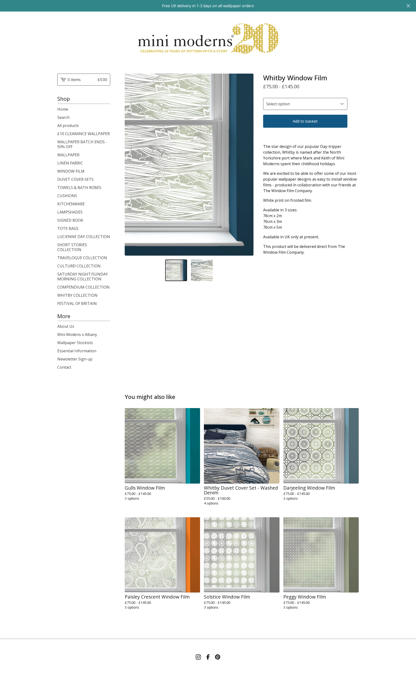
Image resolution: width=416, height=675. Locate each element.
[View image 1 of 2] (176, 270)
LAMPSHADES (70, 212)
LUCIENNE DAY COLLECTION (83, 236)
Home (62, 109)
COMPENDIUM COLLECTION (83, 287)
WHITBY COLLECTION (77, 295)
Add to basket (305, 121)
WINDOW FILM (70, 171)
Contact (64, 367)
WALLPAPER (68, 155)
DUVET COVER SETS (75, 179)
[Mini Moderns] (208, 38)
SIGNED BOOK (70, 220)
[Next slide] (247, 164)
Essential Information (76, 350)
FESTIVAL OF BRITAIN (77, 303)
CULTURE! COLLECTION (79, 266)
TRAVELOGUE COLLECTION (82, 257)
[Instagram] (198, 657)
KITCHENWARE (71, 204)
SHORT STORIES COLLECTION (72, 247)
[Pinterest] (217, 657)
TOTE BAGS (67, 228)
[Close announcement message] (408, 6)
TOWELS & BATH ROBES (79, 187)
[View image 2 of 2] (202, 270)
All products (68, 125)
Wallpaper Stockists (75, 342)
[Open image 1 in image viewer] (189, 165)
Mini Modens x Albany (77, 334)
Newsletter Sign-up (74, 359)
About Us (65, 326)
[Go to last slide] (131, 164)
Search (63, 117)
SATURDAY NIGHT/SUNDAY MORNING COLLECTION (82, 276)
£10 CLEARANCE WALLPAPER (83, 133)
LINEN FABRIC (70, 163)
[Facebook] (208, 657)
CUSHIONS (67, 195)
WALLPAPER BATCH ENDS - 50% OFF (82, 144)
